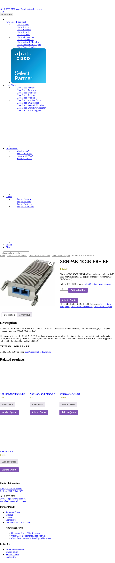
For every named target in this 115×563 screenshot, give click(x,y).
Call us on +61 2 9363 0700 (18, 522)
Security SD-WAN (25, 156)
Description (9, 315)
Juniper (9, 196)
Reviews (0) (24, 315)
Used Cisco (11, 85)
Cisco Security (23, 32)
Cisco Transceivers (25, 39)
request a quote (12, 554)
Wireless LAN (23, 151)
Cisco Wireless (23, 34)
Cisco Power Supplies (26, 47)
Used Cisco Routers (25, 87)
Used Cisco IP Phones (26, 93)
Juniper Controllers (25, 206)
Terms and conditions (15, 549)
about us (9, 515)
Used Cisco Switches (26, 90)
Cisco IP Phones (24, 29)
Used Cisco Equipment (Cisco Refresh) (28, 536)
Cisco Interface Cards (26, 37)
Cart (2, 11)
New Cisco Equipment (16, 22)
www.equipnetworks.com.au (13, 499)
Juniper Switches (24, 204)
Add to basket (78, 290)
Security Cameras (24, 158)
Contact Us (11, 520)
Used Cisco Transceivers (28, 103)
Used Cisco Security (26, 95)
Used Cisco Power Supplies (29, 110)
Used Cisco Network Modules (30, 105)
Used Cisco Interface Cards (29, 100)
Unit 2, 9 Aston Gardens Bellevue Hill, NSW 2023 (11, 489)
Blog (8, 247)
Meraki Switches (24, 153)
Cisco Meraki (12, 148)
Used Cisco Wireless (26, 98)
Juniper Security (24, 199)
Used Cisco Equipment (17, 255)
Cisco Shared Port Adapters (29, 44)
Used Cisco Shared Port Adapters (31, 108)
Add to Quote (69, 300)
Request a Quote (13, 512)
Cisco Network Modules (28, 42)
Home (2, 255)
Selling (9, 245)
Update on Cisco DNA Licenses (25, 533)
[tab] (9, 314)
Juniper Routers (24, 201)
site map (9, 517)
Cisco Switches (23, 27)
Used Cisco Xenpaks (61, 255)
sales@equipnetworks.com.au (29, 9)
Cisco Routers (23, 24)
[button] (50, 263)
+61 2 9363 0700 (7, 9)
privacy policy (12, 552)
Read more (7, 404)
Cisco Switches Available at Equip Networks (31, 538)
